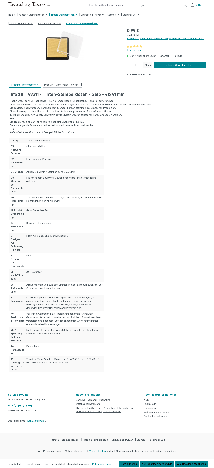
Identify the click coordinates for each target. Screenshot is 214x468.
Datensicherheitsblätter (88, 403)
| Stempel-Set (156, 439)
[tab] (25, 85)
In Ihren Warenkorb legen (179, 65)
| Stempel (140, 439)
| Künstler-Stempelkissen (63, 439)
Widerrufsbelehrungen (156, 412)
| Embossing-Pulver (121, 439)
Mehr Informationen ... (102, 464)
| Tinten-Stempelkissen (94, 439)
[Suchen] (142, 5)
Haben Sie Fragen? (88, 394)
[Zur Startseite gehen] (30, 4)
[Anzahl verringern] (130, 65)
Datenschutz (151, 408)
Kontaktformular (36, 420)
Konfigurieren (129, 463)
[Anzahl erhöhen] (140, 65)
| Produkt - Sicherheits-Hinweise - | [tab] (62, 84)
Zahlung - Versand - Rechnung (93, 399)
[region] (64, 45)
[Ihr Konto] (185, 5)
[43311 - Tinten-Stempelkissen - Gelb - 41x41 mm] (64, 45)
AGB (146, 399)
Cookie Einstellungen (155, 416)
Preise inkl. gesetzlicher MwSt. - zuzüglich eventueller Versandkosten (165, 38)
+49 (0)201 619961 (20, 405)
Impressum (150, 403)
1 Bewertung (134, 50)
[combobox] (113, 5)
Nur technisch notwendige (157, 463)
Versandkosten (97, 451)
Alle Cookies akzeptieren (191, 463)
